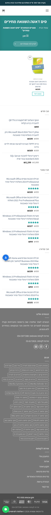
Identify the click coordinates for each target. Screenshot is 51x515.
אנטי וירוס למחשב (41, 370)
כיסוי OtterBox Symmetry (18, 384)
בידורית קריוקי (14, 370)
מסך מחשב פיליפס (41, 425)
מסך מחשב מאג (10, 420)
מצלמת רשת (16, 429)
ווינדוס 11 (19, 379)
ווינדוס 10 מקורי (29, 379)
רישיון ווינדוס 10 (42, 438)
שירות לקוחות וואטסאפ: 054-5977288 (25, 507)
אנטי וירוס (8, 365)
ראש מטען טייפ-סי (20, 434)
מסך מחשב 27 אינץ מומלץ (22, 411)
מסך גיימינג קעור (42, 406)
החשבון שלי (44, 456)
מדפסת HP (26, 393)
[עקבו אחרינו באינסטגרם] (41, 346)
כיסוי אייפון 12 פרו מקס (27, 388)
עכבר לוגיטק (32, 434)
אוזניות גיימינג (43, 365)
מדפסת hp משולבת (12, 393)
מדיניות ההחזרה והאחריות (38, 476)
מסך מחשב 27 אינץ (41, 411)
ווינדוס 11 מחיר (8, 379)
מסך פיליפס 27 (28, 429)
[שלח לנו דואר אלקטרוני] (36, 346)
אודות (46, 461)
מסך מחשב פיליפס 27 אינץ (23, 425)
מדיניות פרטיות (42, 471)
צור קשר (45, 486)
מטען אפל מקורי (42, 402)
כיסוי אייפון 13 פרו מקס (40, 393)
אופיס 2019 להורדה (29, 365)
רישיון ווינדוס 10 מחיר (27, 438)
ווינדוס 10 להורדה (14, 374)
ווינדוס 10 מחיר (42, 379)
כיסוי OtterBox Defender (39, 384)
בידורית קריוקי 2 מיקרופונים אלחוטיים (35, 374)
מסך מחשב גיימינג (24, 420)
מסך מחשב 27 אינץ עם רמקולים (37, 415)
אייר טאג (17, 365)
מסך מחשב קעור (42, 429)
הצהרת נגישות (43, 481)
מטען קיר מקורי (29, 402)
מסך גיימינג (18, 402)
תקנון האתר (44, 466)
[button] (47, 10)
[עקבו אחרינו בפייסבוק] (46, 346)
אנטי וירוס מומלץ (27, 370)
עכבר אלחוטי (43, 434)
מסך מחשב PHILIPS (40, 420)
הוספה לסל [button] (38, 94)
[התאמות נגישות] (6, 257)
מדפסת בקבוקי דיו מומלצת (39, 397)
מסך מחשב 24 (29, 406)
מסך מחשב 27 (16, 406)
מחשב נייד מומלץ (21, 397)
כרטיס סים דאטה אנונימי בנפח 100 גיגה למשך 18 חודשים (38, 84)
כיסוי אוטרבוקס (43, 388)
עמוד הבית (43, 27)
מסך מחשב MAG (17, 415)
